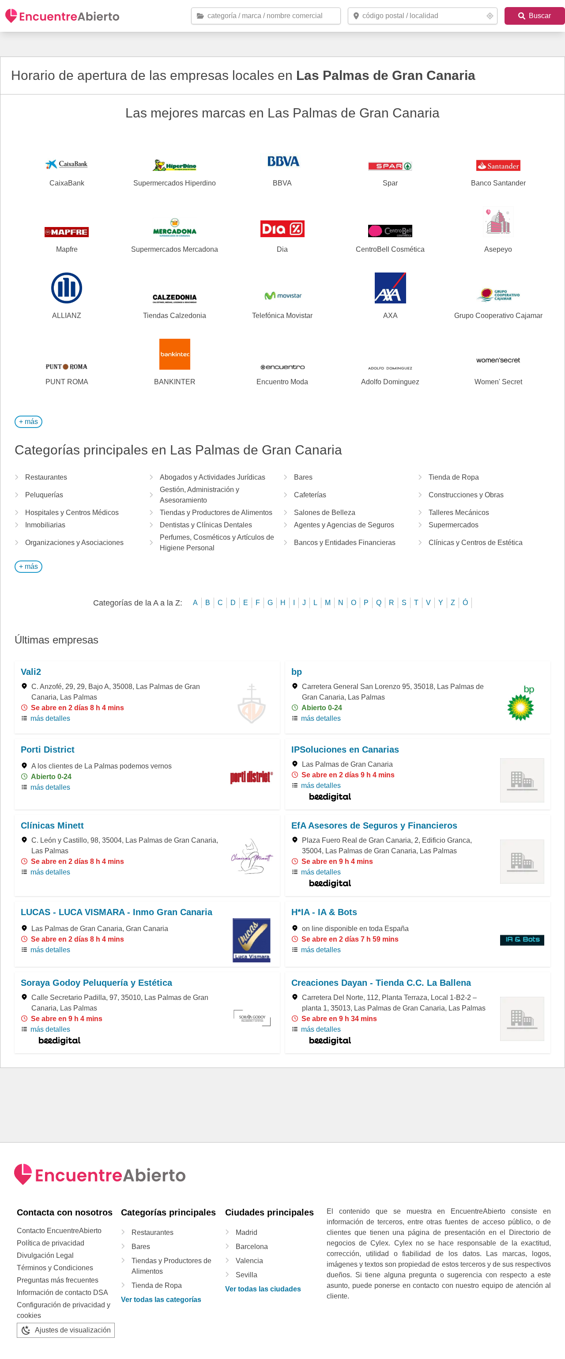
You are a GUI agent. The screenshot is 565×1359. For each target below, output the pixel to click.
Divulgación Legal (45, 1255)
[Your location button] (490, 16)
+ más (28, 421)
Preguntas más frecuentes (57, 1280)
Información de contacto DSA (62, 1292)
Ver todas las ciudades (263, 1289)
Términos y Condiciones (55, 1268)
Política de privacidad (50, 1243)
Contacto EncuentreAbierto (59, 1230)
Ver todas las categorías (161, 1299)
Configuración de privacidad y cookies (63, 1310)
